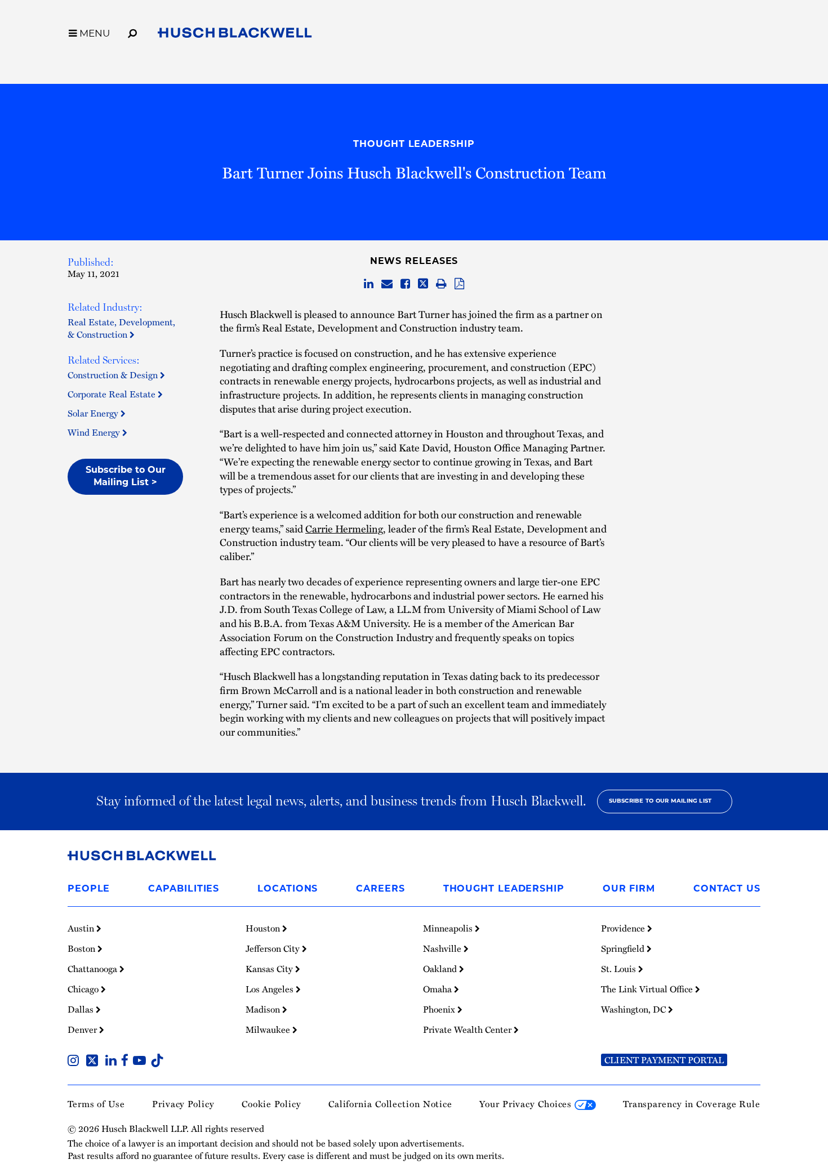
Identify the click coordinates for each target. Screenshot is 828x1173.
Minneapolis (449, 928)
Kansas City (270, 968)
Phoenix (440, 1009)
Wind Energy (95, 432)
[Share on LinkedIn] (368, 283)
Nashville (443, 948)
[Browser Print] (441, 283)
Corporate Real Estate (113, 393)
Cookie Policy (271, 1103)
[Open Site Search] (132, 31)
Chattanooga (93, 968)
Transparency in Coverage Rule (691, 1103)
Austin (82, 928)
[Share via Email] (387, 283)
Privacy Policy (183, 1103)
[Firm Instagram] (75, 1061)
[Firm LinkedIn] (113, 1061)
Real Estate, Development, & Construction (121, 328)
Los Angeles (271, 989)
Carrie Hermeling (344, 528)
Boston (82, 948)
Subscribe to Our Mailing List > (126, 476)
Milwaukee (269, 1029)
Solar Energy (94, 412)
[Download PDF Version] (459, 283)
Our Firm (629, 889)
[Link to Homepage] (235, 34)
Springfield (624, 948)
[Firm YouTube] (141, 1061)
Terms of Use (96, 1103)
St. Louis (619, 968)
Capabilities (183, 889)
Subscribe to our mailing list (660, 801)
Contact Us (726, 889)
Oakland (441, 968)
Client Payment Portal (664, 1060)
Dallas (82, 1009)
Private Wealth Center (468, 1029)
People (89, 889)
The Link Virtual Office (648, 989)
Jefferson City (274, 948)
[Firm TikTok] (157, 1061)
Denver (83, 1029)
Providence (624, 928)
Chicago (84, 989)
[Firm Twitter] (94, 1061)
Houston (264, 928)
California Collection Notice (390, 1103)
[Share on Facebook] (405, 283)
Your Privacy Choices (527, 1103)
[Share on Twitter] (423, 283)
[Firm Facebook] (127, 1061)
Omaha (438, 989)
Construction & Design (114, 374)
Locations (287, 889)
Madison (264, 1009)
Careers (380, 889)
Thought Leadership (413, 144)
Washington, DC (634, 1009)
